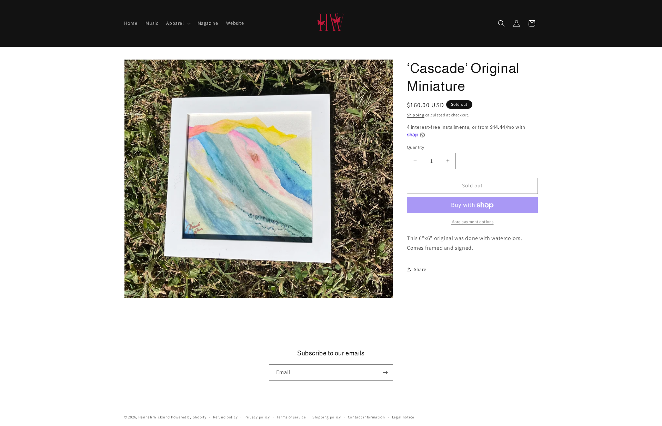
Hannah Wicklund (154, 417)
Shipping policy (326, 417)
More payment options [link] (472, 221)
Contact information (366, 417)
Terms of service (291, 417)
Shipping (415, 114)
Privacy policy (257, 417)
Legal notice (403, 417)
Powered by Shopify (189, 417)
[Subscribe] (385, 372)
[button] (177, 23)
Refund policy (225, 417)
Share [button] (420, 269)
